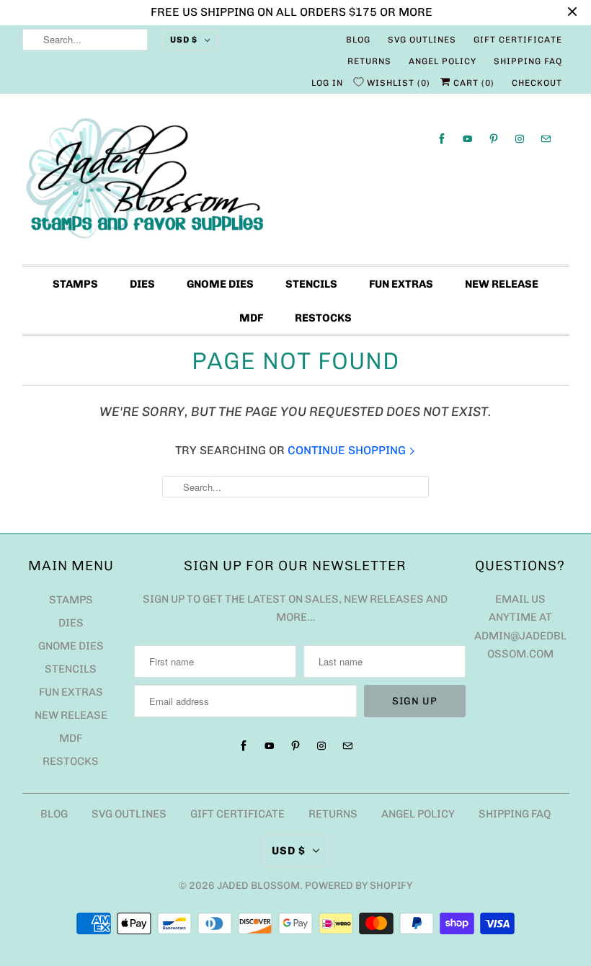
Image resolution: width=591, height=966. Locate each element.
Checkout (537, 83)
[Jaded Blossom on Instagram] (519, 139)
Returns (369, 61)
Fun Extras (401, 284)
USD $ (183, 40)
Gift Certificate (518, 40)
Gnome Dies (220, 284)
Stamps (75, 284)
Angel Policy (442, 61)
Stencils (311, 284)
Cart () (472, 83)
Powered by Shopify (358, 885)
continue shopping (348, 450)
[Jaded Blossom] (295, 182)
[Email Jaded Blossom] (545, 139)
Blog (358, 40)
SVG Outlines (422, 40)
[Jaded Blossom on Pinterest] (493, 139)
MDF (251, 317)
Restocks (323, 317)
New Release (501, 284)
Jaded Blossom (258, 885)
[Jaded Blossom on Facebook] (441, 139)
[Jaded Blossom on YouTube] (467, 139)
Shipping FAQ (528, 61)
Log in (327, 83)
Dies (142, 284)
